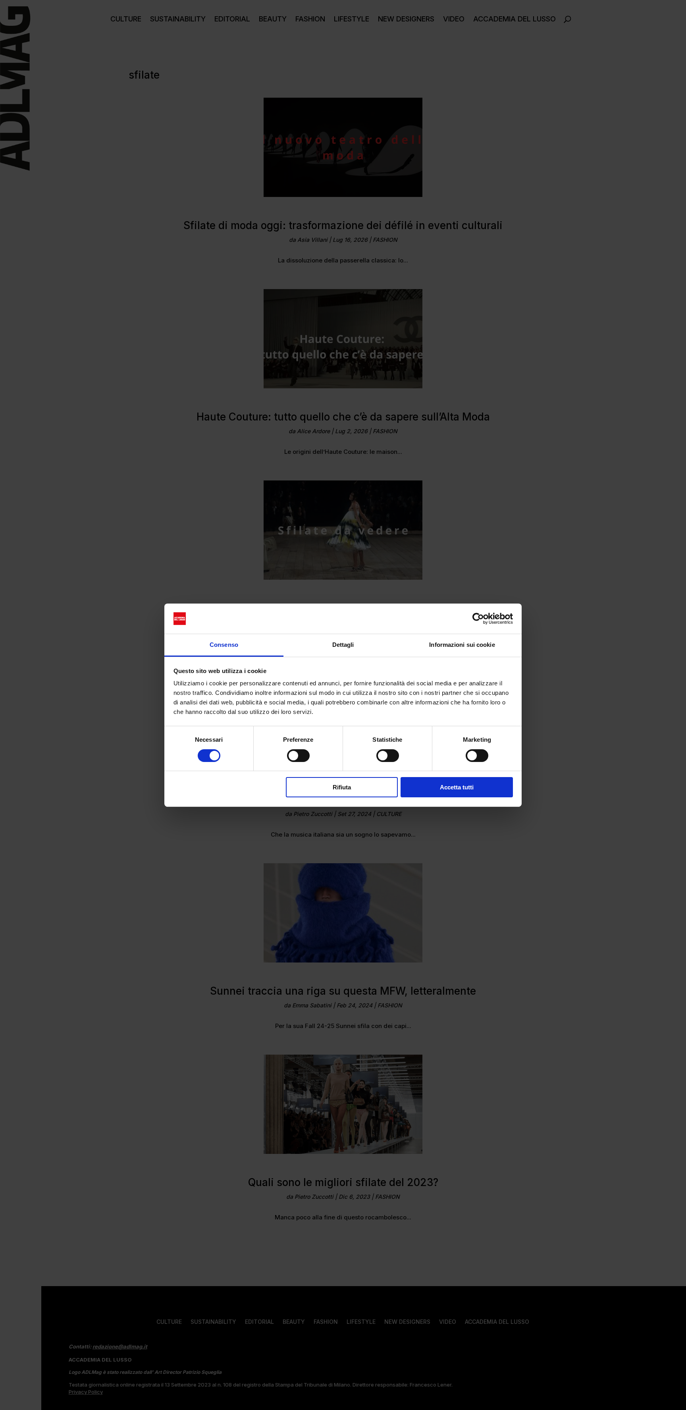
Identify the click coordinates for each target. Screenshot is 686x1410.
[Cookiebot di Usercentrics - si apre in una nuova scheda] (478, 619)
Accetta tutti (457, 787)
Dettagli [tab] (343, 644)
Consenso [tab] (224, 644)
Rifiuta (342, 787)
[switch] (298, 755)
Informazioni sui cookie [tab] (462, 644)
